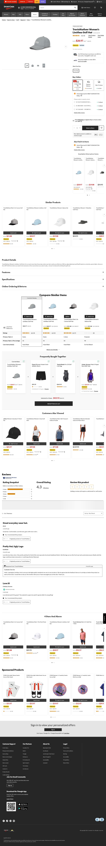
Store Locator (6, 763)
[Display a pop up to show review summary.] (38, 455)
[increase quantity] (79, 128)
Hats (28, 20)
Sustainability (46, 760)
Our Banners (26, 768)
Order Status (86, 7)
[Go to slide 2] (33, 66)
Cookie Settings (6, 774)
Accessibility (66, 757)
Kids (20, 14)
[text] (78, 189)
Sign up (10, 785)
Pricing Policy (66, 760)
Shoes (27, 14)
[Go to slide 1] (27, 66)
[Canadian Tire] (22, 1)
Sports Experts (26, 763)
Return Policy (66, 763)
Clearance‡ (75, 45)
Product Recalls (6, 771)
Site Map (65, 754)
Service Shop (5, 754)
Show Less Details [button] (52, 349)
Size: (74, 66)
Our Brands (45, 751)
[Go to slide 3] (38, 66)
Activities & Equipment (45, 14)
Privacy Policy (66, 748)
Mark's (24, 751)
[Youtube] (14, 821)
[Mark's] (37, 1)
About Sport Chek (47, 748)
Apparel (22, 20)
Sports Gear (11, 20)
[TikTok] (7, 821)
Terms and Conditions (68, 751)
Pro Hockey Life (26, 760)
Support (75, 1)
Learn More (10, 799)
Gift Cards (5, 766)
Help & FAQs (5, 760)
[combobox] (95, 513)
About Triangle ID (47, 757)
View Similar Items (101, 36)
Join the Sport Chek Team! (49, 754)
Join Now (66, 733)
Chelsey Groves (7, 586)
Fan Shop (63, 14)
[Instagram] (10, 821)
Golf (17, 20)
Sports (35, 14)
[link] (79, 36)
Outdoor (55, 14)
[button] (75, 8)
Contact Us (5, 768)
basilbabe (5, 549)
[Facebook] (4, 821)
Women (6, 14)
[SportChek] (30, 1)
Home (4, 20)
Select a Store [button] (90, 128)
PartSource (25, 757)
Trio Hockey (25, 766)
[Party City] (43, 1)
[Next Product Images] (65, 46)
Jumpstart (45, 763)
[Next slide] (104, 165)
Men (13, 14)
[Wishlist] (95, 8)
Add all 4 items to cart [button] (53, 403)
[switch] (5, 327)
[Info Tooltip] (81, 121)
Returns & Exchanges (7, 757)
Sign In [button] (100, 1)
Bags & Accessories (72, 14)
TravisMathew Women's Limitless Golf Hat (86, 31)
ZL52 (4, 526)
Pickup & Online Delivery (8, 751)
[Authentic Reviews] (10, 478)
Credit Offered (56, 1)
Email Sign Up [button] (66, 1)
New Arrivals (91, 14)
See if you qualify (82, 61)
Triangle (24, 754)
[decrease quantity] (74, 128)
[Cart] (101, 8)
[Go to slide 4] (44, 66)
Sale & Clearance (82, 14)
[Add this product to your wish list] (101, 128)
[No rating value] (88, 333)
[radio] (76, 70)
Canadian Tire (26, 748)
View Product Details (91, 36)
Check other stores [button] (79, 112)
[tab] (77, 85)
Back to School (100, 14)
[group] (13, 238)
